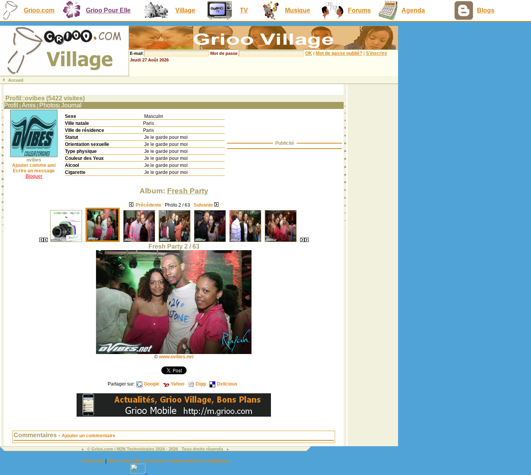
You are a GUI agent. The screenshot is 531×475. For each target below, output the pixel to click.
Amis (29, 105)
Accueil (15, 80)
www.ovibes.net (176, 356)
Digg (201, 384)
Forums (359, 10)
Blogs (485, 10)
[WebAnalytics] (138, 471)
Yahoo (177, 384)
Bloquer (34, 176)
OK (308, 53)
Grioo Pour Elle (108, 10)
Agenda (413, 10)
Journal (71, 105)
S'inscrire (376, 53)
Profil (11, 105)
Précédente (148, 205)
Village (185, 10)
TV (244, 10)
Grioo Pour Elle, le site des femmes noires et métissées (169, 461)
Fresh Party (187, 191)
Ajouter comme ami (34, 165)
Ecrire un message (34, 171)
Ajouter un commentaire (88, 435)
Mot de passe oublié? (339, 53)
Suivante (203, 205)
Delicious (227, 384)
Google (151, 384)
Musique (297, 10)
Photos (49, 105)
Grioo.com (39, 10)
